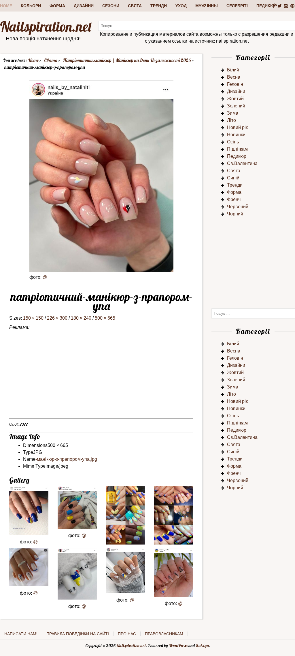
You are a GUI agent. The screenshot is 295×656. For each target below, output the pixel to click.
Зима (232, 113)
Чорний (235, 213)
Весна (233, 77)
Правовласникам (164, 634)
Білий (233, 69)
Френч (234, 199)
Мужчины (206, 5)
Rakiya (202, 645)
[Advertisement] (101, 378)
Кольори (31, 5)
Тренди (158, 5)
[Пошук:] (196, 25)
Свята (135, 5)
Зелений (236, 105)
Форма (57, 5)
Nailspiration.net (46, 26)
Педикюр (266, 5)
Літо (231, 120)
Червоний (237, 206)
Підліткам (237, 149)
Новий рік (237, 127)
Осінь (233, 141)
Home (6, 5)
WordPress (178, 645)
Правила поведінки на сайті (77, 634)
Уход (181, 5)
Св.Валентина (242, 163)
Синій (233, 177)
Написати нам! (20, 634)
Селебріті (237, 5)
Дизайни (84, 5)
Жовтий (235, 98)
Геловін (235, 84)
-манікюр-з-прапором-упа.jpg (66, 459)
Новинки (236, 134)
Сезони (110, 5)
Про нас (127, 634)
